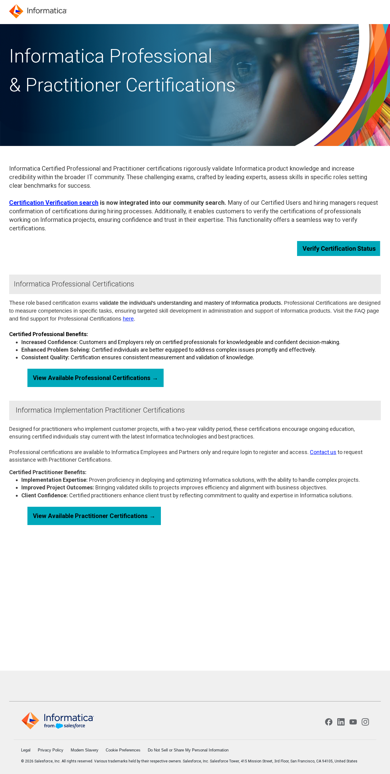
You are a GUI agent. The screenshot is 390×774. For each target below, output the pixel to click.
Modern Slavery (84, 750)
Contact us (323, 452)
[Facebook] (328, 722)
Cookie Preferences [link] (123, 750)
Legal (25, 750)
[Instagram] (365, 722)
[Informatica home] (57, 720)
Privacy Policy (50, 750)
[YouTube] (353, 722)
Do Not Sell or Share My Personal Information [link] (188, 750)
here (128, 319)
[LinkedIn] (341, 722)
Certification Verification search (53, 202)
